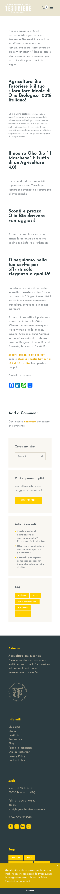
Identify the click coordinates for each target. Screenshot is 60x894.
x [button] (57, 865)
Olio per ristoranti (19, 752)
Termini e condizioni (20, 748)
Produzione (15, 739)
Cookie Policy (16, 760)
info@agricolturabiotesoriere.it (27, 809)
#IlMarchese (23, 608)
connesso (30, 421)
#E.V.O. (35, 595)
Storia (12, 731)
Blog (11, 743)
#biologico (22, 595)
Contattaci (28, 500)
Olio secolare (23, 614)
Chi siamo (14, 727)
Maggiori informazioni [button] (17, 881)
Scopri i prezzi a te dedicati (26, 355)
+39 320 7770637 (24, 801)
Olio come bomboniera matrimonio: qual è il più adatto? (30, 549)
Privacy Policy (16, 756)
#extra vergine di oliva (27, 601)
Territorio (14, 735)
